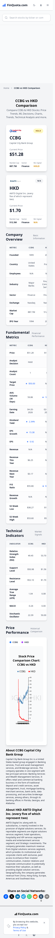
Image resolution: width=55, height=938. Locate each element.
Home (6, 88)
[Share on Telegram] (23, 896)
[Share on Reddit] (35, 896)
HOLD (36, 166)
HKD (14, 188)
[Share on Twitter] (11, 896)
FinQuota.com (28, 914)
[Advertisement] (27, 54)
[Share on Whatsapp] (29, 896)
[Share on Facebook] (6, 896)
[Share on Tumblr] (41, 896)
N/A (36, 222)
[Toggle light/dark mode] (34, 5)
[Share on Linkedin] (17, 896)
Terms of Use (19, 930)
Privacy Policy (19, 927)
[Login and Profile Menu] (41, 5)
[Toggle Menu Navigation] (47, 5)
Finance (25, 166)
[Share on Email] (47, 896)
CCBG (15, 138)
